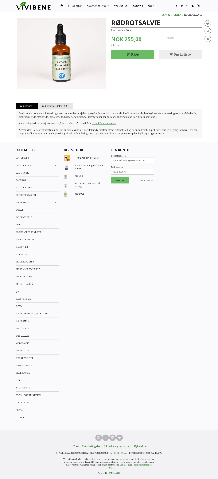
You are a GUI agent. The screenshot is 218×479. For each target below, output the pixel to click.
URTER (19, 410)
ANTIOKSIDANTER (96, 6)
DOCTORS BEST (24, 217)
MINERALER (22, 336)
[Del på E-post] (208, 39)
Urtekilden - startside (104, 123)
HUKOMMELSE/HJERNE (28, 269)
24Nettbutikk (114, 473)
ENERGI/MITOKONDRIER (28, 232)
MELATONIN (22, 328)
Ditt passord (117, 167)
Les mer (124, 465)
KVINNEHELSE (23, 299)
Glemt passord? (147, 180)
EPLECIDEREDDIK (25, 239)
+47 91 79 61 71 (119, 452)
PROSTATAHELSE (25, 358)
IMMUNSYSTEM (24, 276)
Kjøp (135, 54)
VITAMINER (22, 417)
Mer (150, 6)
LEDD (19, 306)
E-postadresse (118, 156)
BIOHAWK (137, 6)
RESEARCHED (23, 373)
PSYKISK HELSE (24, 365)
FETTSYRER (22, 247)
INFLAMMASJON (24, 284)
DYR (18, 224)
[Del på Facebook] (208, 31)
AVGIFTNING (121, 6)
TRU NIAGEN (23, 402)
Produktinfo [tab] (25, 106)
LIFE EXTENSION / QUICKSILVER (32, 313)
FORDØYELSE (23, 254)
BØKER (19, 210)
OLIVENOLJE (22, 343)
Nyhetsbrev (140, 446)
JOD (18, 291)
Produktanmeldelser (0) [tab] (54, 106)
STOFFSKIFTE (23, 388)
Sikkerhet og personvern (117, 446)
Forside (166, 14)
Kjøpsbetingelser (91, 446)
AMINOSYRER (75, 6)
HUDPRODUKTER (25, 262)
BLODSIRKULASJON (26, 195)
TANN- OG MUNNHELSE (28, 395)
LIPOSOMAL (22, 321)
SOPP (19, 380)
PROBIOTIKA (22, 350)
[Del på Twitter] (208, 23)
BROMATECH (23, 202)
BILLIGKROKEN (24, 187)
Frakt (76, 446)
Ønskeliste (182, 54)
